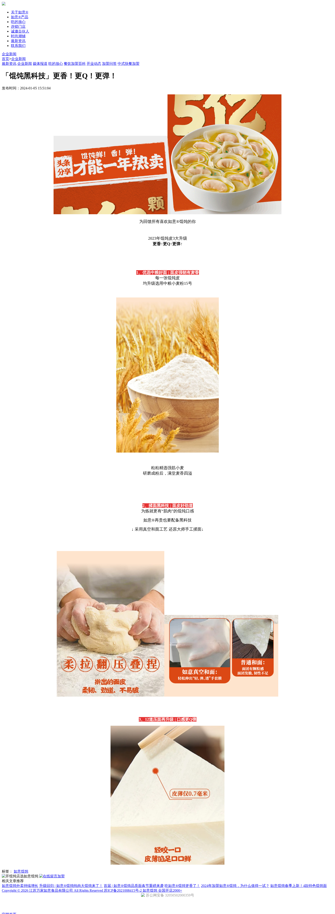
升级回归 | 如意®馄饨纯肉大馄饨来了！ (71, 886)
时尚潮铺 (18, 36)
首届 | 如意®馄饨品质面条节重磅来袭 (134, 886)
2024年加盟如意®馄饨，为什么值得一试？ (235, 886)
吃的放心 (18, 22)
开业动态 (94, 63)
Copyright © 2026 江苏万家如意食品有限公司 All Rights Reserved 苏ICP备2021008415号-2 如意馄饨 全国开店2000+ (92, 890)
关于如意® (19, 12)
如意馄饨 (21, 871)
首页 (5, 59)
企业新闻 (9, 54)
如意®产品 (19, 17)
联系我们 (18, 46)
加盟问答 (109, 63)
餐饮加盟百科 (75, 63)
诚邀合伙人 (20, 31)
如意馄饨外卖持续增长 (20, 886)
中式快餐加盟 (128, 63)
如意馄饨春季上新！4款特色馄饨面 (298, 886)
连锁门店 (18, 26)
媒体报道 (40, 63)
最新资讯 (18, 41)
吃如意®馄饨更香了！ (182, 886)
